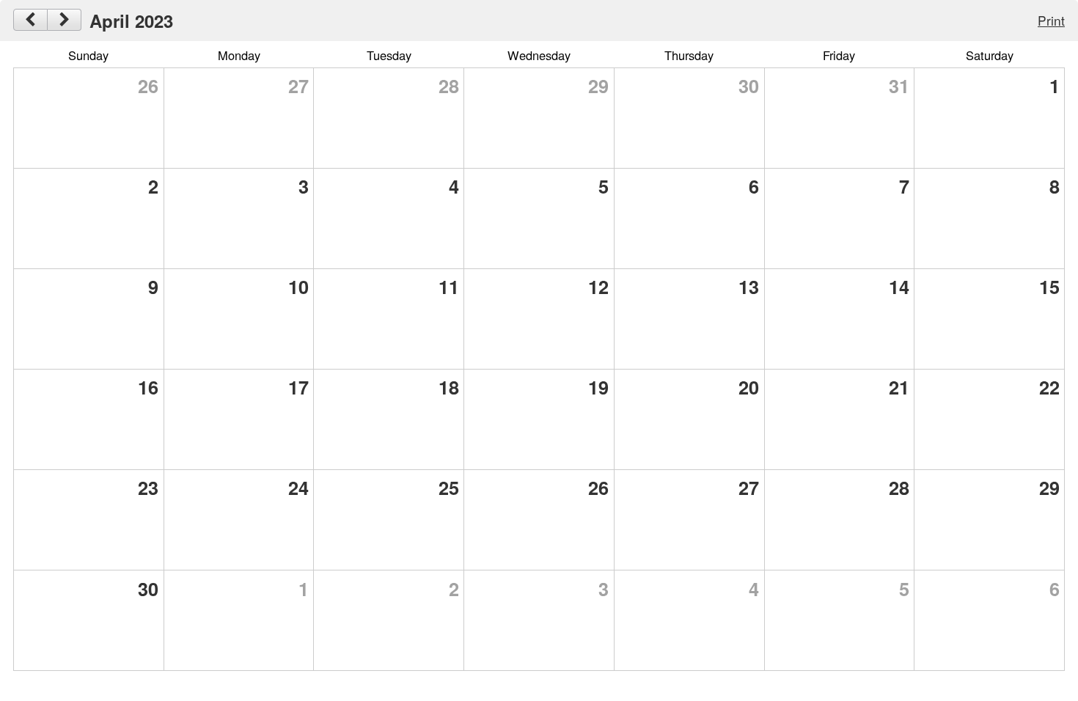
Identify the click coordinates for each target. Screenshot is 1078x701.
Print (1051, 20)
